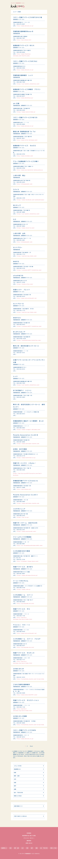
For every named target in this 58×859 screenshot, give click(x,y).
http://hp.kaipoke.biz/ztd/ (25, 603)
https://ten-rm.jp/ (23, 517)
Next (31, 746)
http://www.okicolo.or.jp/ (25, 25)
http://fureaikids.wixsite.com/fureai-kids (30, 679)
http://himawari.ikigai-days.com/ (28, 561)
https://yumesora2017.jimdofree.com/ (29, 270)
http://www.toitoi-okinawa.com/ (27, 140)
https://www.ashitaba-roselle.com (28, 443)
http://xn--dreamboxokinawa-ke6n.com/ (30, 545)
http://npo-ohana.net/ (24, 39)
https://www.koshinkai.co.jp (26, 457)
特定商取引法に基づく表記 (29, 835)
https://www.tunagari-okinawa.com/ (29, 429)
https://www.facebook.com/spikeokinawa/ (30, 199)
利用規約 (29, 833)
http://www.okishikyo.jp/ (25, 97)
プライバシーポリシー (29, 838)
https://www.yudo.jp (23, 589)
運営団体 (29, 840)
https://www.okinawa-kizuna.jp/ (27, 575)
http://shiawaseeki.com (24, 184)
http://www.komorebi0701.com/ (27, 694)
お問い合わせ (29, 843)
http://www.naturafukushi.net (27, 298)
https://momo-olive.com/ (25, 284)
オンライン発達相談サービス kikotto (29, 853)
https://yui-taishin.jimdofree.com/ (28, 83)
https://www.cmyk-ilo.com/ (26, 227)
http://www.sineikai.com (25, 155)
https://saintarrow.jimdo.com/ (27, 256)
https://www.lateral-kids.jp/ (26, 111)
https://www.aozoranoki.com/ (26, 531)
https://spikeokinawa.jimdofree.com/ (29, 340)
